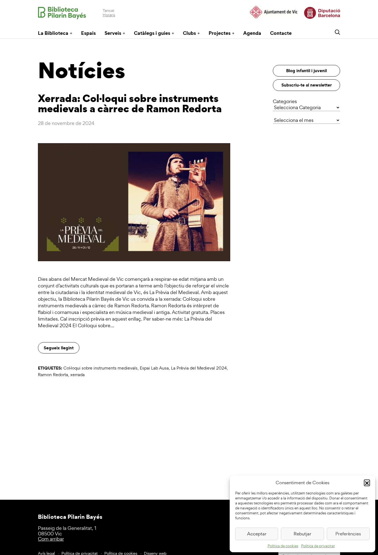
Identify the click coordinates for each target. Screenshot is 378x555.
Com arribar (51, 539)
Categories (285, 101)
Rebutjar (302, 534)
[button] (367, 482)
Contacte (281, 33)
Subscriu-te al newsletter (306, 85)
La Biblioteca (53, 33)
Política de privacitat (318, 546)
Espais (88, 33)
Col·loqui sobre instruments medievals (100, 368)
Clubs (189, 33)
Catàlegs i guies (152, 33)
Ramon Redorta (53, 375)
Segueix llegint (59, 348)
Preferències (348, 534)
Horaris (109, 14)
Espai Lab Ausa (154, 368)
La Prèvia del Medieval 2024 (199, 368)
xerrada (77, 375)
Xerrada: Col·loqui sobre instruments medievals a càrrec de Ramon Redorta (130, 103)
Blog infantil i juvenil (306, 70)
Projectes (220, 33)
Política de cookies (283, 546)
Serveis (113, 33)
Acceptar (256, 534)
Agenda (252, 33)
